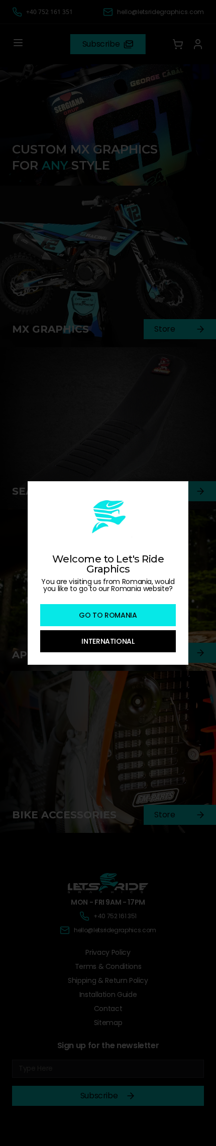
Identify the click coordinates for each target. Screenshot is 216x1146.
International (107, 641)
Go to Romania (108, 615)
